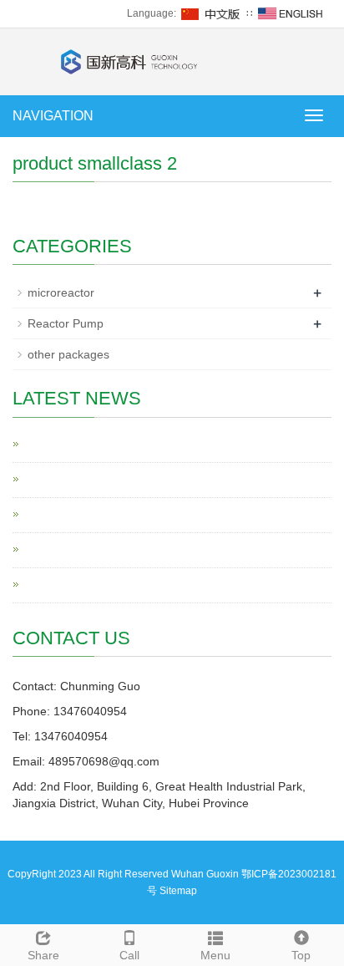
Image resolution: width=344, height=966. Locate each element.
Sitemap (178, 891)
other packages (68, 354)
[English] (290, 13)
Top (301, 955)
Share (43, 955)
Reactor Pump (66, 323)
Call (129, 955)
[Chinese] (211, 13)
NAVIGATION (53, 116)
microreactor (61, 292)
